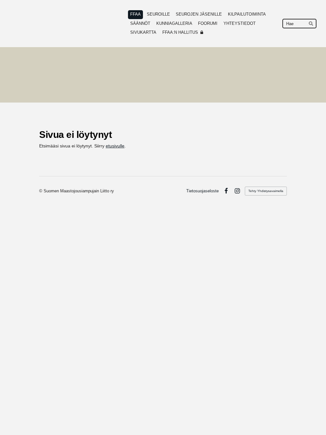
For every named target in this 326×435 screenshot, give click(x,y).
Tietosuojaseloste (202, 191)
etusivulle (115, 145)
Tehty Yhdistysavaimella (265, 191)
